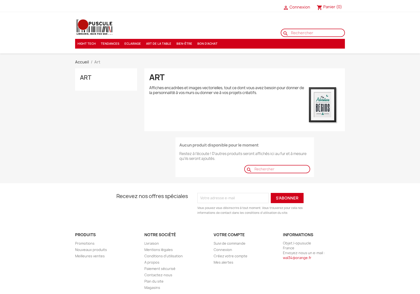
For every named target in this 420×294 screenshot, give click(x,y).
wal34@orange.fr (297, 257)
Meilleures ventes (90, 256)
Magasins (152, 287)
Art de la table (158, 44)
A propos (151, 262)
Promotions (85, 243)
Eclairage (132, 44)
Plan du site (154, 281)
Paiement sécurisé (159, 268)
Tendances (110, 44)
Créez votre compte (230, 256)
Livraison (151, 243)
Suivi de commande (229, 243)
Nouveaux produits (91, 249)
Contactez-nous (91, 6)
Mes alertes (223, 262)
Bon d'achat (207, 44)
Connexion (223, 249)
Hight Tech (87, 44)
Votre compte (229, 234)
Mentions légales (158, 249)
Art (85, 77)
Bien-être (184, 44)
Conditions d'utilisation (163, 256)
